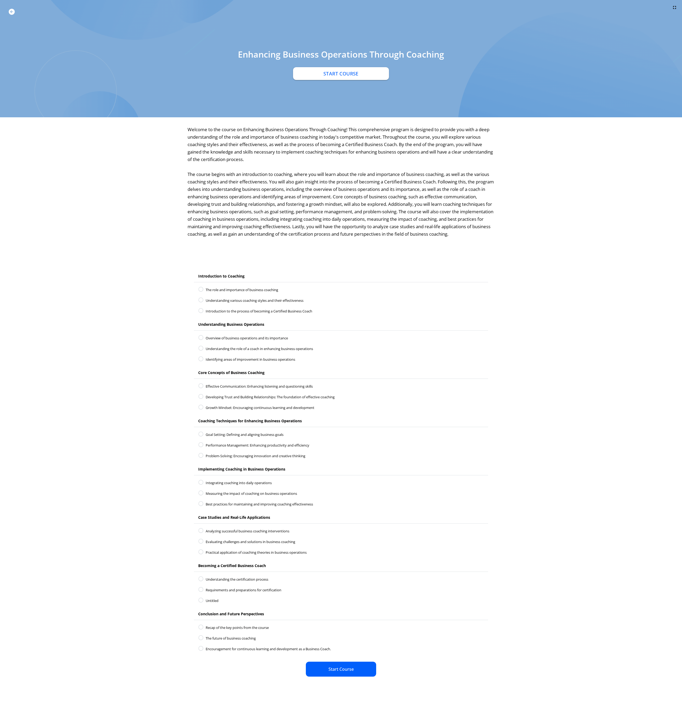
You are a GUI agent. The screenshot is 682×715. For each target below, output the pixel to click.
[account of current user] (12, 12)
